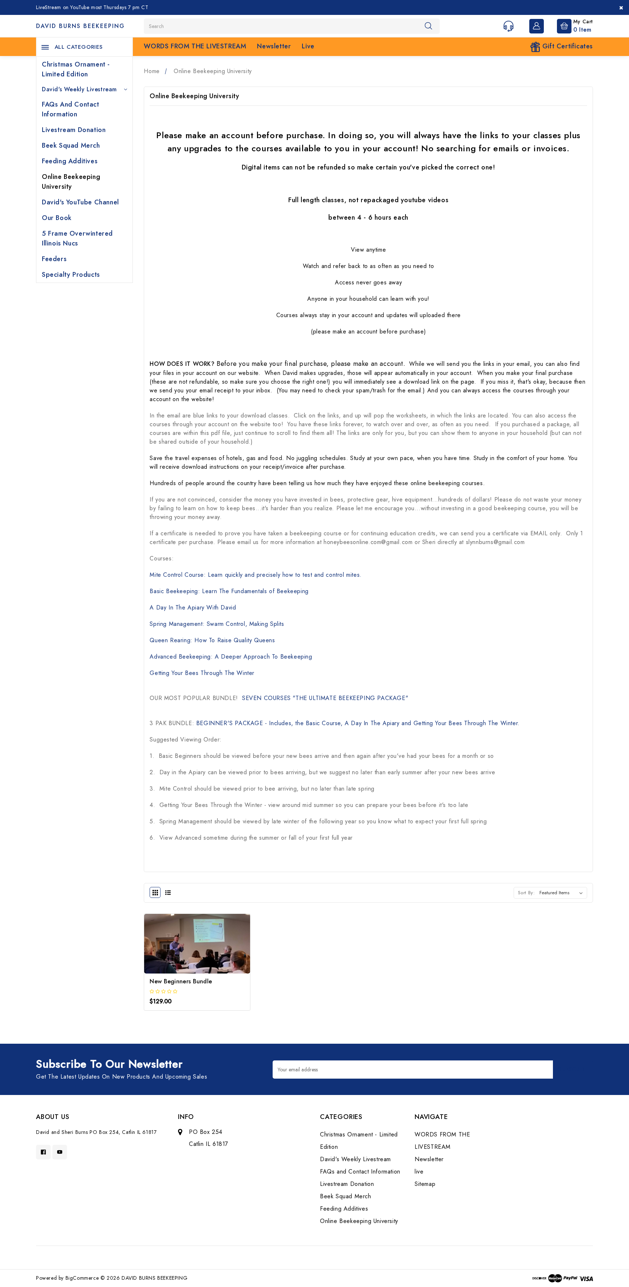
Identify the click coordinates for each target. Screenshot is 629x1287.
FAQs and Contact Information (70, 109)
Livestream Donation (74, 130)
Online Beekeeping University (71, 181)
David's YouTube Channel (80, 202)
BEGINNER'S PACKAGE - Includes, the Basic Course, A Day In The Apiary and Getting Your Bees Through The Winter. (358, 723)
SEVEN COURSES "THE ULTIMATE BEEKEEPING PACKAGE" (324, 698)
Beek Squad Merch (71, 145)
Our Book (57, 218)
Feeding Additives (70, 161)
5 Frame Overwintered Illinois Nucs (77, 238)
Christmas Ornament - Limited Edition (76, 69)
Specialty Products (71, 274)
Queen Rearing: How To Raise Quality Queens (212, 640)
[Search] (428, 25)
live (308, 46)
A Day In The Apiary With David (193, 607)
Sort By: (526, 892)
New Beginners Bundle (181, 981)
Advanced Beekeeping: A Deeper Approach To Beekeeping (231, 656)
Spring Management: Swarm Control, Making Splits (217, 624)
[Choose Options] (178, 954)
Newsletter (274, 46)
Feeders (54, 259)
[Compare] (217, 954)
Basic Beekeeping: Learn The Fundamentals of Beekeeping (229, 591)
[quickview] (197, 954)
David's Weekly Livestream (79, 89)
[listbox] (562, 892)
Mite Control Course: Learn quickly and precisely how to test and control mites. (255, 575)
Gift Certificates (566, 46)
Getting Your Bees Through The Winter (202, 673)
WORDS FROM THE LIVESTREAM (195, 46)
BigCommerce (82, 1278)
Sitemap (425, 1184)
